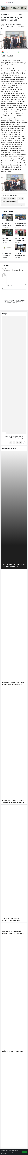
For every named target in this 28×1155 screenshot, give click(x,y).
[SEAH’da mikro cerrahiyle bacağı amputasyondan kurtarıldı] (20, 236)
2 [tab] (10, 442)
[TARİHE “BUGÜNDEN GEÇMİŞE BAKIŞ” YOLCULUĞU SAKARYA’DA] (14, 510)
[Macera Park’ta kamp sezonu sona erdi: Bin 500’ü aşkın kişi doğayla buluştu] (14, 378)
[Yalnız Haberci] (10, 2)
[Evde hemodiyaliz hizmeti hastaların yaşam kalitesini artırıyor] (20, 221)
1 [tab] (7, 442)
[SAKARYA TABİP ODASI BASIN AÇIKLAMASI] (7, 251)
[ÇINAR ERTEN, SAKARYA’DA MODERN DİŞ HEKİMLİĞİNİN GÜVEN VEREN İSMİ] (7, 221)
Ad (3, 288)
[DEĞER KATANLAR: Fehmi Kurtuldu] (14, 994)
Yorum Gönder (7, 306)
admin (7, 24)
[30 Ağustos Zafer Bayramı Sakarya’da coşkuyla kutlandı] (14, 863)
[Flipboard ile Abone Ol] (20, 52)
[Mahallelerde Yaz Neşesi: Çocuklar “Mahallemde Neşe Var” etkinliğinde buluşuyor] (14, 745)
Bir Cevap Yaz (7, 265)
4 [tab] (17, 442)
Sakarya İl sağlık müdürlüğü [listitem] (9, 201)
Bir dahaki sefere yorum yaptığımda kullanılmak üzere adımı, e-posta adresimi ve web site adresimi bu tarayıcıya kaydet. (14, 301)
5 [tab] (20, 442)
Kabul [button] (24, 1152)
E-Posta (4, 294)
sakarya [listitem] (20, 198)
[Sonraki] (24, 442)
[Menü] (2, 2)
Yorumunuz (10, 274)
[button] (16, 14)
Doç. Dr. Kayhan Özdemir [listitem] (8, 198)
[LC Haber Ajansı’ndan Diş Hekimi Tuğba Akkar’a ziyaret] (20, 251)
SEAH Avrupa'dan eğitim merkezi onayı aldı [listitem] (13, 204)
